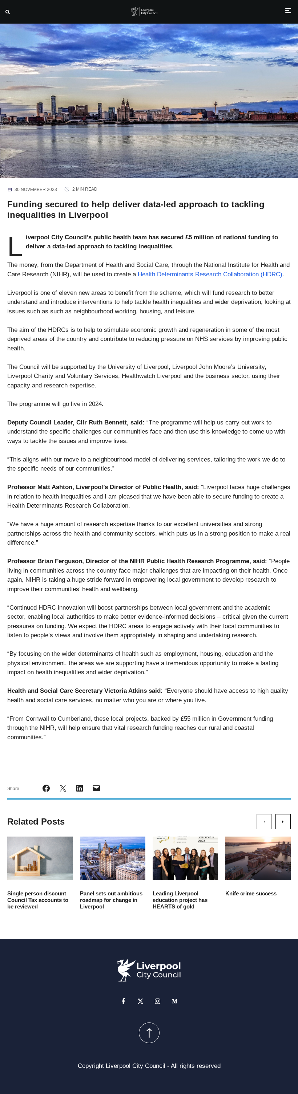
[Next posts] (283, 821)
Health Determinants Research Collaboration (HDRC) (210, 274)
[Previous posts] (264, 821)
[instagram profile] (157, 1001)
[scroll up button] (149, 1032)
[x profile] (140, 1001)
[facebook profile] (123, 1001)
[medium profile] (175, 1001)
